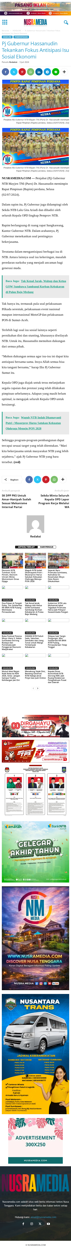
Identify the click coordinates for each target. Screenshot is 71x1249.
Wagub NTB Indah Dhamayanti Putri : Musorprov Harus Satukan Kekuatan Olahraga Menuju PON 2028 (34, 576)
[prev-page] (33, 688)
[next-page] (38, 688)
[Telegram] (47, 71)
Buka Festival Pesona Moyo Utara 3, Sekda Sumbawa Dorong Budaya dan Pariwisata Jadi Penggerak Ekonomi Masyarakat (12, 643)
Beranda (5, 30)
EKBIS (5, 567)
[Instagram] (31, 1224)
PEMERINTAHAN (21, 37)
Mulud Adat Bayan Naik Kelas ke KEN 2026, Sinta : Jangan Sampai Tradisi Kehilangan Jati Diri (11, 675)
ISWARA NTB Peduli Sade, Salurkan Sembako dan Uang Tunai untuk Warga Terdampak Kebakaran (34, 641)
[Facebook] (5, 71)
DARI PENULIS (46, 547)
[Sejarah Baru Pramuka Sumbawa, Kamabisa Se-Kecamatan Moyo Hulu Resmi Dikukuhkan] (58, 561)
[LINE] (55, 71)
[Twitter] (13, 71)
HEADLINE (17, 30)
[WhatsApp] (30, 71)
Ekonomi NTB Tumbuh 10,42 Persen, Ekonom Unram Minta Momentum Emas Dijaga (10, 576)
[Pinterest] (22, 71)
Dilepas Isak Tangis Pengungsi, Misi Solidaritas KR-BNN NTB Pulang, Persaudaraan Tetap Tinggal (57, 641)
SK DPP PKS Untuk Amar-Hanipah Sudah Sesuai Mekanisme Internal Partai (16, 501)
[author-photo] (35, 524)
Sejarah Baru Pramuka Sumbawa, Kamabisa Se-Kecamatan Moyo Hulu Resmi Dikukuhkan (57, 576)
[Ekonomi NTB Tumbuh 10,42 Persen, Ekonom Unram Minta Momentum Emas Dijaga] (12, 561)
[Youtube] (48, 1224)
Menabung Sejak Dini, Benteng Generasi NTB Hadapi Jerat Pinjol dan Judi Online (35, 674)
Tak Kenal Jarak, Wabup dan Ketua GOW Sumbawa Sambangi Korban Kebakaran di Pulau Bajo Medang (34, 608)
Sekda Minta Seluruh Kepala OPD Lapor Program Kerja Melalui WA (53, 501)
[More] (64, 71)
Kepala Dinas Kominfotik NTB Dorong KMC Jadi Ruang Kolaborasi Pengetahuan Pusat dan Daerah (57, 677)
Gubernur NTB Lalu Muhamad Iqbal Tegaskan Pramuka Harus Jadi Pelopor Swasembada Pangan (58, 607)
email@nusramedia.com (43, 1217)
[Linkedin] (39, 71)
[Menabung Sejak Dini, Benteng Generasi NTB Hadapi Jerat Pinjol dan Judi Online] (35, 661)
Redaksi (13, 62)
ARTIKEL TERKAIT (26, 547)
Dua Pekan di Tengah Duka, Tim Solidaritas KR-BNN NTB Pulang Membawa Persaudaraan (12, 607)
